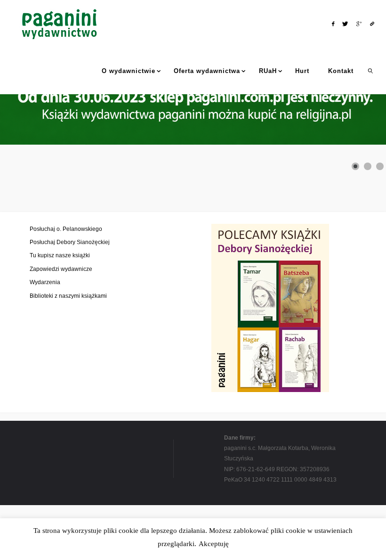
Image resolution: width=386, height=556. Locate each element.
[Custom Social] (372, 24)
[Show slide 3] (380, 166)
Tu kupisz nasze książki (60, 255)
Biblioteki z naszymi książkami (68, 296)
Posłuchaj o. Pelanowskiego (66, 229)
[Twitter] (345, 24)
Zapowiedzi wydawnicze (61, 269)
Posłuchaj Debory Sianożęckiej (70, 242)
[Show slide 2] (367, 166)
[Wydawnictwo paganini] (60, 23)
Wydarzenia (45, 282)
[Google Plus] (359, 24)
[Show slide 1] (355, 166)
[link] (370, 70)
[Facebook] (333, 24)
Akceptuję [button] (214, 544)
